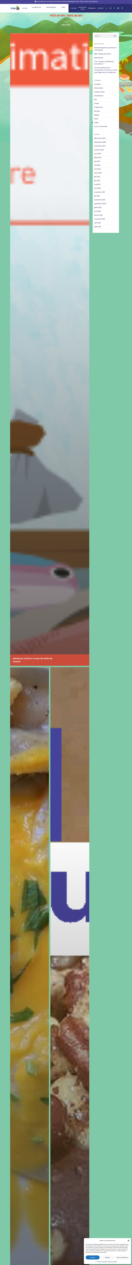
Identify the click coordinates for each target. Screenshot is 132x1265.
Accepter (92, 1257)
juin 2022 (97, 181)
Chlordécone (98, 96)
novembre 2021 (99, 192)
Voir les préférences (122, 1257)
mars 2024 (98, 173)
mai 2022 (97, 184)
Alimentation (98, 88)
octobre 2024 (99, 150)
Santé (96, 119)
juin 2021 (97, 196)
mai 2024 (97, 165)
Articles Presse (99, 92)
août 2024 (97, 154)
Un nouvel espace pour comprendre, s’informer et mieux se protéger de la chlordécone (105, 70)
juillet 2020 (97, 207)
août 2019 (97, 223)
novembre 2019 (99, 219)
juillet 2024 (98, 157)
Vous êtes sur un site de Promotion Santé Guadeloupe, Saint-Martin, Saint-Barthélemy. (67, 1)
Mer (95, 100)
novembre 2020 (99, 200)
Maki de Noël (98, 58)
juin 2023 (97, 177)
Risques (96, 115)
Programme (98, 107)
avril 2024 (97, 169)
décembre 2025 (99, 138)
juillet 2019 (97, 227)
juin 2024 (97, 161)
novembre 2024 (99, 146)
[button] (128, 1240)
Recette (97, 111)
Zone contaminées (100, 126)
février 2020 (98, 215)
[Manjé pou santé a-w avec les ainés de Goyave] (49, 349)
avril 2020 (97, 211)
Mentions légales (102, 1261)
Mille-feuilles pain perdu (102, 54)
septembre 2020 (100, 204)
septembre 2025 (100, 142)
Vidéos (96, 123)
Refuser (107, 1257)
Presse (96, 103)
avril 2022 (97, 188)
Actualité (97, 84)
